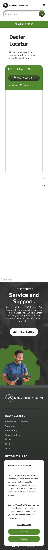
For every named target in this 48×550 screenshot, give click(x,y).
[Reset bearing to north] (45, 186)
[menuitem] (16, 421)
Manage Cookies (24, 524)
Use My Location (25, 78)
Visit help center (24, 331)
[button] (44, 546)
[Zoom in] (45, 178)
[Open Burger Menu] (44, 5)
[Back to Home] (19, 5)
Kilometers (27, 85)
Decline (24, 539)
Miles (14, 85)
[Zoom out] (45, 182)
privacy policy (14, 518)
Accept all (24, 531)
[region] (24, 228)
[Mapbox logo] (7, 279)
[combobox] (24, 13)
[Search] (42, 14)
